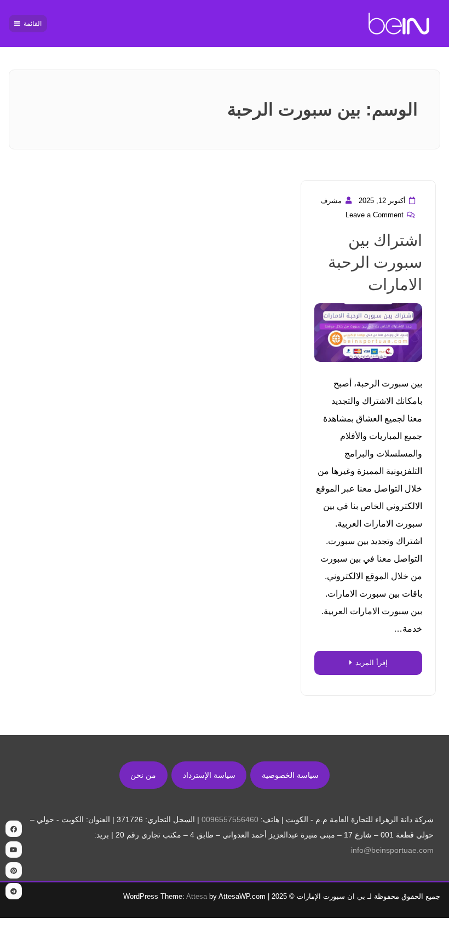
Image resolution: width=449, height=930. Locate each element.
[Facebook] (13, 829)
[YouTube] (13, 849)
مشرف (331, 201)
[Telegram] (13, 891)
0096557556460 (230, 819)
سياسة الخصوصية (290, 775)
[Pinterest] (13, 870)
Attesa (196, 896)
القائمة (33, 23)
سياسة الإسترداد (209, 775)
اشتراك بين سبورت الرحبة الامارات (375, 262)
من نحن (143, 775)
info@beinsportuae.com (392, 850)
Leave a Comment (375, 215)
